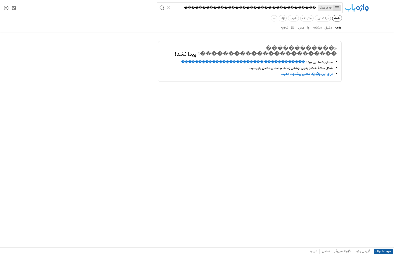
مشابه (317, 27)
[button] (161, 8)
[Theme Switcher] (14, 9)
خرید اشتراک (383, 251)
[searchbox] (244, 8)
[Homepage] (357, 8)
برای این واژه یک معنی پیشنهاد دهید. (307, 74)
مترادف (307, 18)
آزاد (282, 18)
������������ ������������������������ (243, 62)
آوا (308, 27)
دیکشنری (323, 18)
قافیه (284, 27)
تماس (326, 251)
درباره (313, 251)
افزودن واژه (363, 251)
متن (301, 27)
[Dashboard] (6, 8)
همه (337, 18)
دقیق (328, 27)
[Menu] (337, 8)
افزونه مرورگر (343, 251)
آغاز (293, 27)
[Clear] (169, 8)
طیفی (293, 18)
